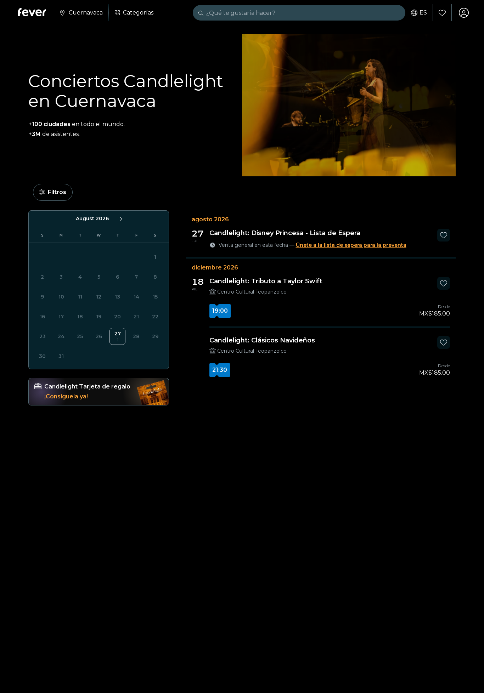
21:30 (219, 370)
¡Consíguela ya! (66, 396)
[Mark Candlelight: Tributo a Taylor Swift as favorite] (443, 283)
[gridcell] (117, 336)
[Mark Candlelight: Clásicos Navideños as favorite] (443, 342)
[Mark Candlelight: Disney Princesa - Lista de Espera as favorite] (443, 235)
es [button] (423, 13)
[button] (53, 192)
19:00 (220, 310)
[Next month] (120, 218)
